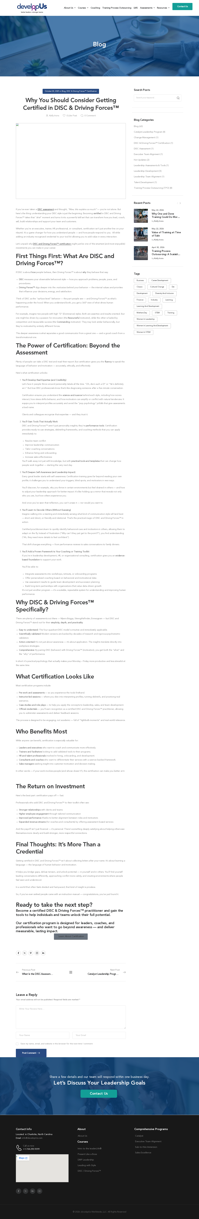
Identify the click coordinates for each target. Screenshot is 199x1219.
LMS (136, 8)
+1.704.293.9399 (31, 1149)
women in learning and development (152, 326)
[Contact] (19, 1148)
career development (159, 280)
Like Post (72, 116)
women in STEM (143, 332)
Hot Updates (140, 160)
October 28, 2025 (52, 91)
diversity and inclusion (164, 293)
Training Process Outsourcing (116, 8)
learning (169, 300)
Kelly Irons (158, 221)
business (140, 280)
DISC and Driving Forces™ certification (52, 244)
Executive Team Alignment (147, 154)
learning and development (148, 306)
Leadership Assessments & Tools (150, 165)
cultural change (157, 287)
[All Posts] (71, 972)
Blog (136, 126)
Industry (154, 300)
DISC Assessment (142, 149)
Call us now (28, 1146)
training (170, 313)
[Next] (180, 203)
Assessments (146, 8)
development (142, 293)
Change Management (144, 137)
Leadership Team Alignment (147, 177)
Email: (18, 1138)
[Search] (178, 98)
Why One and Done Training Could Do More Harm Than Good (165, 217)
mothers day (142, 313)
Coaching (95, 8)
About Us (68, 8)
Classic (139, 287)
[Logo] (32, 8)
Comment (90, 116)
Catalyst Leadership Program (148, 132)
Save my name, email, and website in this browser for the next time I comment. (57, 1044)
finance (140, 300)
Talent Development (144, 182)
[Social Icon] (18, 953)
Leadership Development (146, 171)
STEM (157, 313)
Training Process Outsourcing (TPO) (151, 188)
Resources (162, 8)
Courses (82, 8)
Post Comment (29, 1053)
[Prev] (177, 203)
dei (173, 287)
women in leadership (145, 319)
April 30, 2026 (158, 247)
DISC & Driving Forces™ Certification (152, 143)
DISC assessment (46, 209)
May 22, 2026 (158, 210)
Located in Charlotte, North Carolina (34, 1134)
